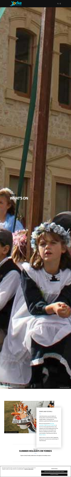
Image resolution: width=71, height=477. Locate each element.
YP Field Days (53, 425)
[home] (16, 3)
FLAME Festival (47, 425)
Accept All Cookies (54, 474)
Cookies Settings (54, 468)
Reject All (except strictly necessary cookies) (54, 471)
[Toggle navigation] (60, 3)
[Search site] (58, 3)
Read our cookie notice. (28, 469)
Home (12, 195)
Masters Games (42, 434)
